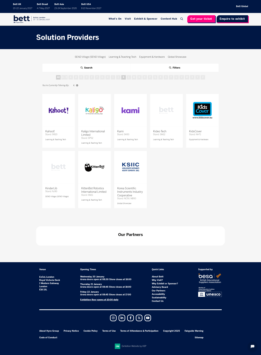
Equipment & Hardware (198, 139)
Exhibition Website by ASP (134, 346)
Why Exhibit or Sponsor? (165, 283)
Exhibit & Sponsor (146, 18)
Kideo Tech (159, 131)
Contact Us (157, 301)
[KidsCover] (202, 110)
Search (182, 19)
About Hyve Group (49, 331)
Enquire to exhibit (232, 18)
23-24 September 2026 (65, 8)
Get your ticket (201, 18)
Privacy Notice (71, 331)
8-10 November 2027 (91, 8)
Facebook (130, 318)
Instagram (113, 318)
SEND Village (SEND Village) (57, 196)
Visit (128, 18)
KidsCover (195, 131)
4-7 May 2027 (43, 8)
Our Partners (158, 290)
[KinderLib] (58, 167)
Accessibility (158, 294)
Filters (176, 67)
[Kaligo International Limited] (94, 110)
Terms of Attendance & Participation (139, 331)
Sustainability (159, 297)
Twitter (139, 318)
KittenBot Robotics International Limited (93, 190)
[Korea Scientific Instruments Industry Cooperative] (130, 167)
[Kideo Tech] (166, 110)
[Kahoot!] (58, 110)
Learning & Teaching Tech (55, 139)
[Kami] (130, 110)
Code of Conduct (48, 337)
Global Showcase (124, 203)
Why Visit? (157, 280)
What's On (115, 18)
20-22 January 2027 (22, 8)
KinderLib (51, 188)
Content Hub (169, 18)
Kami (120, 131)
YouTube (147, 318)
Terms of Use (109, 331)
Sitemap (199, 337)
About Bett (157, 276)
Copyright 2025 (171, 331)
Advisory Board (160, 287)
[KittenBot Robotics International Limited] (94, 167)
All (58, 77)
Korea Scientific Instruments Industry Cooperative (130, 192)
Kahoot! (50, 131)
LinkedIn (122, 318)
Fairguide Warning (194, 331)
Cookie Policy (91, 331)
